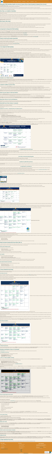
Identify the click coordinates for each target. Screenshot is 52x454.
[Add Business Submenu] (25, 1)
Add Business (23, 1)
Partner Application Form (22, 446)
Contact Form (41, 447)
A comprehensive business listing (42, 169)
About (16, 1)
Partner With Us (3, 446)
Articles (28, 1)
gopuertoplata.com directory (21, 173)
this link (30, 274)
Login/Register (32, 1)
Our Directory (7, 352)
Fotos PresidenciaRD (35, 36)
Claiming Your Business (21, 445)
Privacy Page (2, 445)
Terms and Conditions (3, 444)
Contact (36, 1)
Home (13, 1)
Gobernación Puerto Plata (16, 43)
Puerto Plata (19, 1)
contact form (4, 120)
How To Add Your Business (22, 444)
